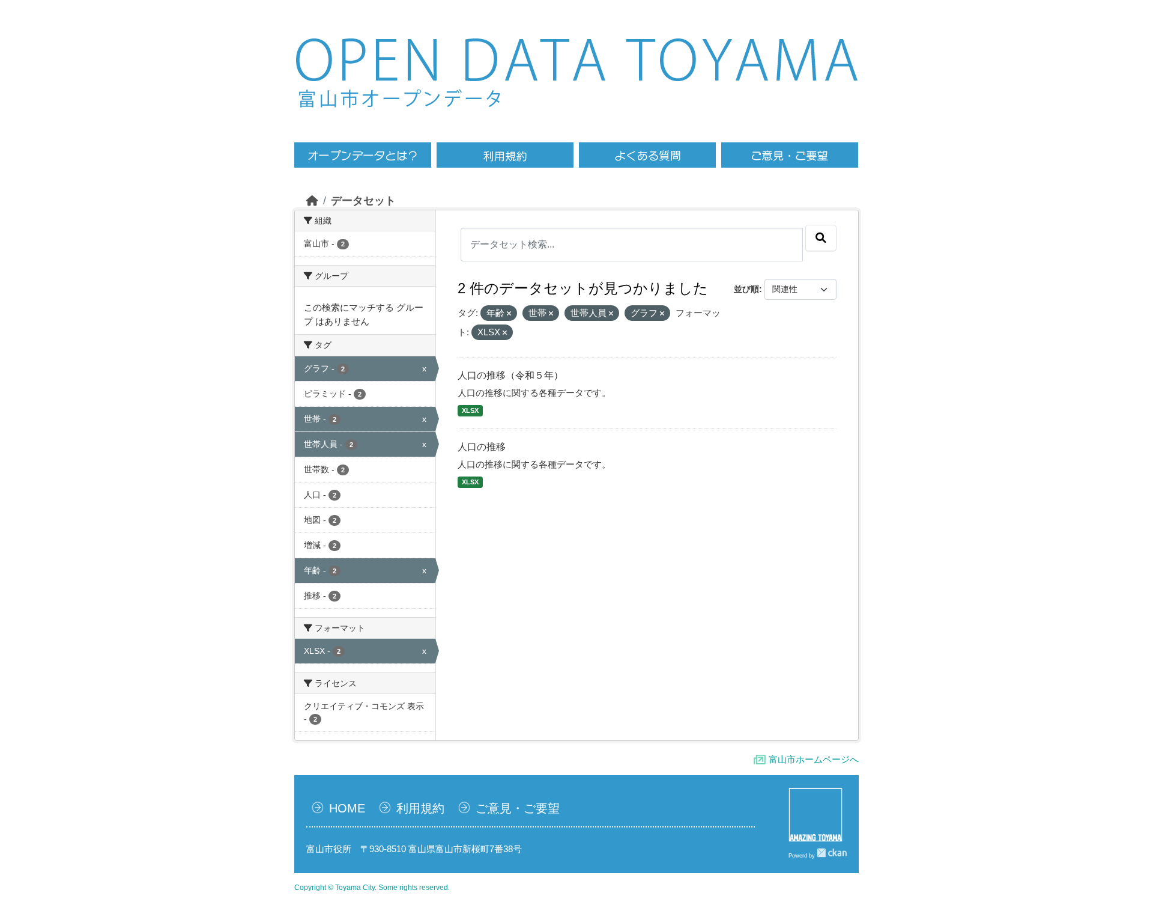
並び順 (746, 289)
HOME (347, 808)
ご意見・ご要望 (518, 808)
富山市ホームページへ (814, 759)
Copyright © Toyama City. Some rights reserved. (372, 887)
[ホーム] (312, 201)
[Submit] (821, 238)
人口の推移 (482, 447)
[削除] (509, 313)
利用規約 (420, 808)
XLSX (470, 410)
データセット (363, 201)
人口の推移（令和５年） (510, 375)
